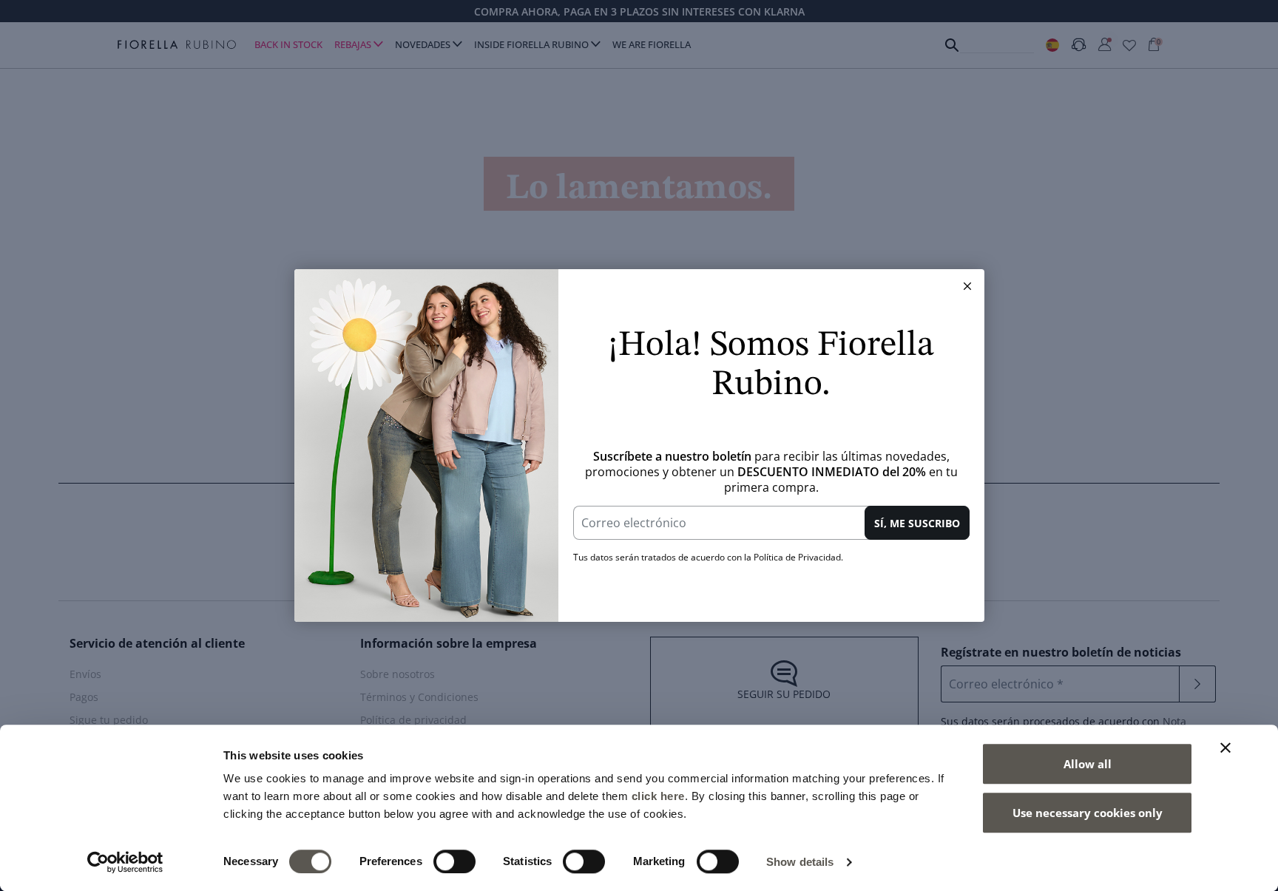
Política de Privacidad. (798, 557)
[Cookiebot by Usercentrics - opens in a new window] (125, 862)
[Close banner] (1225, 747)
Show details (800, 862)
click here (658, 796)
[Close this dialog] (967, 286)
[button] (967, 286)
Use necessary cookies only (1087, 812)
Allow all (1088, 763)
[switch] (454, 861)
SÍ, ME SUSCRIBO (917, 523)
